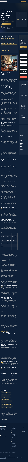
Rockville (21, 140)
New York (21, 146)
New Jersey (21, 143)
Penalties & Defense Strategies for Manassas (8, 43)
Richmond (21, 137)
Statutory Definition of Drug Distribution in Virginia (8, 38)
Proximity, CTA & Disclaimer (5, 50)
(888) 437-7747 (2, 435)
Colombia (21, 152)
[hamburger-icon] (20, 1)
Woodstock (21, 149)
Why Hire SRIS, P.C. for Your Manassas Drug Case (8, 45)
